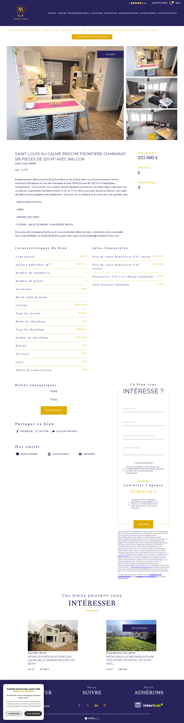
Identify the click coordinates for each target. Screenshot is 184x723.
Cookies (147, 714)
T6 (78, 30)
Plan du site (95, 714)
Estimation (110, 13)
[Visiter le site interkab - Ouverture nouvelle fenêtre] (153, 705)
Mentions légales (107, 714)
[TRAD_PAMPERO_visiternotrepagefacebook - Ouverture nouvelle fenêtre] (79, 705)
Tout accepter (33, 713)
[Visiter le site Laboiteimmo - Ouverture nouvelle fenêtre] (92, 718)
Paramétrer (14, 713)
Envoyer (143, 524)
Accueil (52, 13)
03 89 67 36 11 (143, 491)
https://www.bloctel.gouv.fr (142, 567)
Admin (117, 714)
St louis (54, 30)
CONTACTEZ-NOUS (167, 13)
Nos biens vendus (129, 13)
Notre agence (148, 13)
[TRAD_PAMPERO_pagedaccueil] (21, 19)
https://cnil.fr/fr (123, 556)
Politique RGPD (137, 714)
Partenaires (125, 714)
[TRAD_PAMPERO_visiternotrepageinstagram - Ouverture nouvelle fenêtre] (105, 705)
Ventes (62, 13)
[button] (152, 137)
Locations (97, 13)
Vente (45, 30)
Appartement (67, 30)
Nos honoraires (84, 714)
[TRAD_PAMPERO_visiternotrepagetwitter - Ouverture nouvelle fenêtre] (88, 705)
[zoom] (65, 139)
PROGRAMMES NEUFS (78, 13)
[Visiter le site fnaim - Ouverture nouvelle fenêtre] (138, 705)
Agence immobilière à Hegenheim (23, 30)
